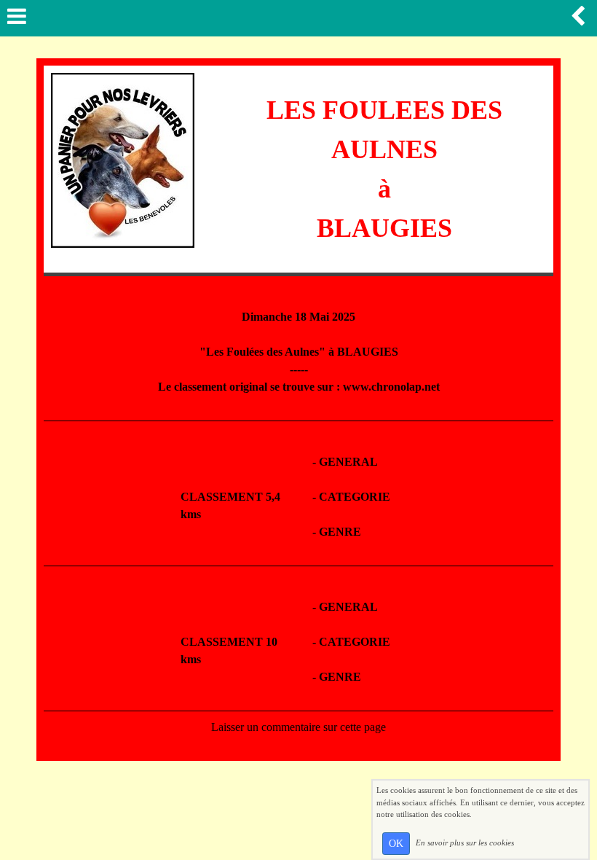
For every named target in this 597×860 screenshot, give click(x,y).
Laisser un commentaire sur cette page (298, 727)
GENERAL (348, 462)
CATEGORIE (354, 496)
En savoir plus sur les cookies (465, 842)
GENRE (340, 531)
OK (396, 843)
